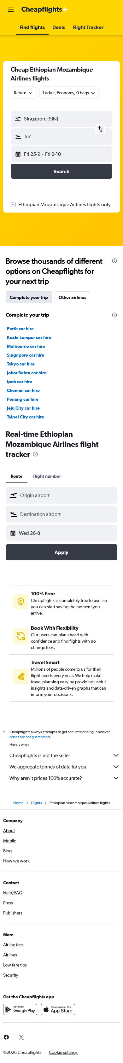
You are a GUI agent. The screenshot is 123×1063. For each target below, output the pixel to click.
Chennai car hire (23, 390)
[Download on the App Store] (58, 1009)
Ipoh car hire (19, 381)
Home (18, 803)
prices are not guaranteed (29, 737)
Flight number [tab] (46, 476)
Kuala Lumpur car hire (29, 337)
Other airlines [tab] (72, 297)
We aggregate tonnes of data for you (47, 767)
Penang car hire (22, 399)
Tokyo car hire (21, 363)
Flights (36, 803)
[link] (21, 1037)
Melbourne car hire (26, 346)
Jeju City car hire (23, 408)
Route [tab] (16, 476)
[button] (11, 10)
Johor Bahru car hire (26, 372)
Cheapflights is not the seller (39, 755)
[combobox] (67, 495)
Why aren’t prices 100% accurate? (45, 778)
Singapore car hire (25, 355)
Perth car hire (20, 328)
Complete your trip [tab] (29, 297)
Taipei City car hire (25, 416)
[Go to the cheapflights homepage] (44, 10)
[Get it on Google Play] (20, 1009)
